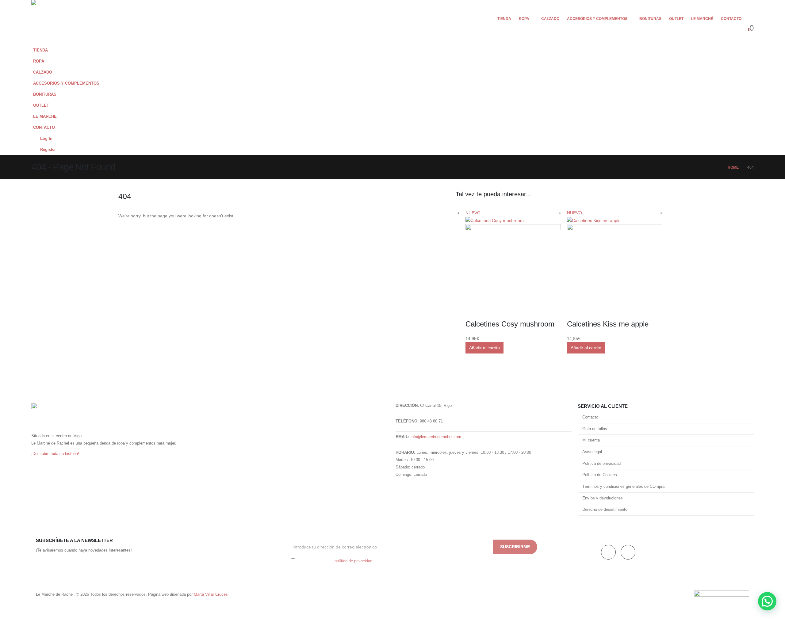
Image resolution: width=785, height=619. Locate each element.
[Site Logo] (49, 22)
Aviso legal (592, 452)
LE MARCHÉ (702, 19)
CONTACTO (731, 19)
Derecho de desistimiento (604, 509)
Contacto (590, 417)
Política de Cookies (599, 475)
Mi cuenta (591, 440)
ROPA (524, 19)
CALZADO (550, 19)
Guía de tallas (594, 429)
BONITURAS (650, 19)
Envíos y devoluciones (602, 498)
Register (48, 149)
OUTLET (676, 19)
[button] (750, 18)
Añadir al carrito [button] (484, 347)
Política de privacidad (601, 463)
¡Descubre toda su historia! (55, 454)
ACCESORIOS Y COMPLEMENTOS (597, 19)
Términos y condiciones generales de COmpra (623, 486)
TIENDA (504, 19)
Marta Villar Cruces (211, 594)
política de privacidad (353, 561)
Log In (46, 138)
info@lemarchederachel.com (436, 437)
